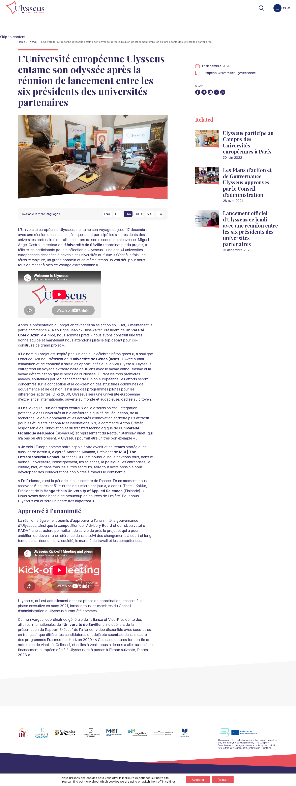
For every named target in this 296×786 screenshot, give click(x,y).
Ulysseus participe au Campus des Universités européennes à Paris (248, 142)
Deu (139, 214)
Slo (149, 214)
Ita (160, 214)
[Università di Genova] (68, 735)
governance (246, 73)
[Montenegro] (188, 735)
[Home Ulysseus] (25, 8)
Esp (117, 214)
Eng (107, 214)
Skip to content (12, 37)
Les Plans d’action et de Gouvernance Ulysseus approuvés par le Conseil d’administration (247, 182)
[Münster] (166, 735)
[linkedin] (210, 92)
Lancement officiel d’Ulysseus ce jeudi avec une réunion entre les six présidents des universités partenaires (250, 228)
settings (170, 781)
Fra (128, 214)
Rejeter (223, 779)
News (33, 41)
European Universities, (219, 73)
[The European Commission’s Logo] (241, 736)
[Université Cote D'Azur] (45, 735)
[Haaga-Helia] (141, 735)
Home (21, 41)
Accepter (198, 779)
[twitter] (204, 92)
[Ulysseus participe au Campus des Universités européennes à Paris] (207, 140)
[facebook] (197, 92)
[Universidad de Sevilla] (26, 735)
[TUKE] (94, 735)
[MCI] (117, 735)
